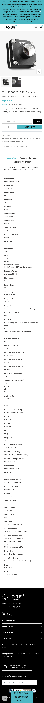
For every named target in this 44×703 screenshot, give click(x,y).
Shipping (5, 104)
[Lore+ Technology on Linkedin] (9, 614)
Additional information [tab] (28, 158)
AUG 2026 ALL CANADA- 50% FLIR (14, 138)
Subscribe (39, 682)
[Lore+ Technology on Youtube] (4, 614)
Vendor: (4, 97)
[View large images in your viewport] (39, 71)
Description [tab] (11, 158)
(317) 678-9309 (17, 667)
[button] (41, 53)
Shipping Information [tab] (22, 162)
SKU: (24, 97)
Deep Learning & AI (34, 138)
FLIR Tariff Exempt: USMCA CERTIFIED (15, 141)
